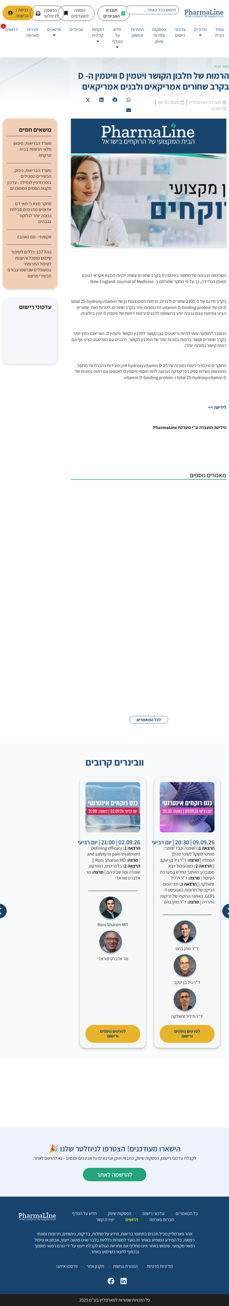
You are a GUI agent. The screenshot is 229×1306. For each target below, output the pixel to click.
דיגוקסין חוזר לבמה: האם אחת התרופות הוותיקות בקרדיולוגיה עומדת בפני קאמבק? (123, 658)
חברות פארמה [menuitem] (32, 32)
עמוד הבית (221, 66)
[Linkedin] (122, 1282)
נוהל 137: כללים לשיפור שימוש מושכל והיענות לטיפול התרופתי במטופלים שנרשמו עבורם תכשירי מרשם (29, 264)
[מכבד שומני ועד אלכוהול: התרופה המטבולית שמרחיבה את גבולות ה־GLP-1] (198, 560)
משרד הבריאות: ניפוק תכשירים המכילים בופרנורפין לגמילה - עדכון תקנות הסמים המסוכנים (29, 179)
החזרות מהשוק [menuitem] (137, 32)
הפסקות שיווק (119, 1213)
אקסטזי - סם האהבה (34, 237)
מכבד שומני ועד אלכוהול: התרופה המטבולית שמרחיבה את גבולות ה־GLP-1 (127, 552)
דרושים (131, 1220)
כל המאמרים (187, 1213)
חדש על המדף (84, 1213)
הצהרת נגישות (125, 1266)
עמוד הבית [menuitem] (219, 32)
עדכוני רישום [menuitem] (180, 32)
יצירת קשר (105, 1220)
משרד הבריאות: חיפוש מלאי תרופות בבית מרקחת (32, 149)
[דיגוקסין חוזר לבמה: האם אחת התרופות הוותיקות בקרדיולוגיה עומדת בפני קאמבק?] (198, 667)
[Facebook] (110, 1282)
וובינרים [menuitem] (76, 29)
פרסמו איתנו (67, 1266)
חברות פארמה (161, 1220)
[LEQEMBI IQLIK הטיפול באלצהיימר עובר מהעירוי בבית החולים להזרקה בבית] (198, 501)
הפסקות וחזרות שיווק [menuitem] (159, 35)
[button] (128, 100)
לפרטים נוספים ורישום (187, 1033)
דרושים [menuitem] (11, 29)
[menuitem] (200, 32)
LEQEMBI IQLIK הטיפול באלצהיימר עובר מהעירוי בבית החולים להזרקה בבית (122, 493)
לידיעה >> (217, 407)
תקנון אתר (95, 1266)
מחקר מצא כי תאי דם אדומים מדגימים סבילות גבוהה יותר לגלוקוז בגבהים (30, 212)
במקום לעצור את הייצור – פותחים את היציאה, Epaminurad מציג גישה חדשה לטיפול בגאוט (126, 605)
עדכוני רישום (153, 1213)
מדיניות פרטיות (160, 1266)
